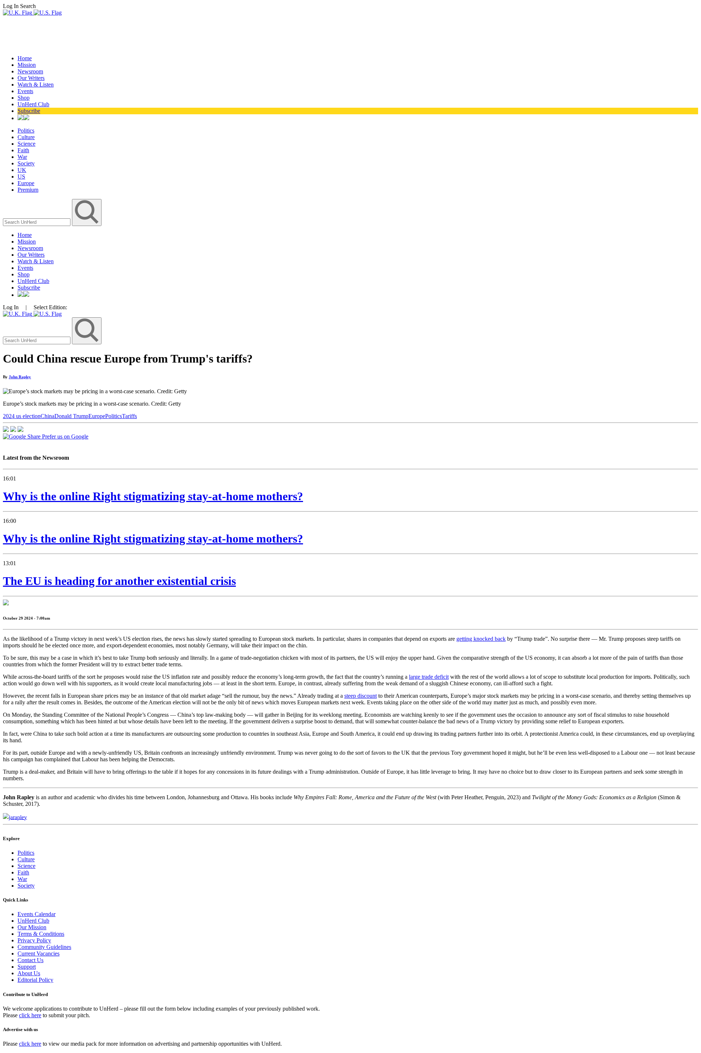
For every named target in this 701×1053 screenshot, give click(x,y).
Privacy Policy (34, 940)
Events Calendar (36, 914)
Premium (28, 190)
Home (25, 58)
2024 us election (22, 416)
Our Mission (32, 927)
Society (26, 163)
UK (22, 170)
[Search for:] (37, 222)
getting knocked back (481, 639)
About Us (29, 973)
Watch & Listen (36, 84)
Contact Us (30, 960)
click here (30, 1015)
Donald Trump (71, 416)
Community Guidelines (44, 947)
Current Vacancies (39, 953)
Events (25, 91)
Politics (26, 130)
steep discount (360, 696)
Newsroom (30, 71)
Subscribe (29, 111)
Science (26, 144)
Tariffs (129, 416)
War (22, 157)
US (21, 176)
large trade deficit (429, 677)
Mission (27, 65)
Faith (23, 150)
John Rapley (20, 377)
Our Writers (31, 78)
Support (27, 967)
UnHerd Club (33, 104)
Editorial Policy (35, 980)
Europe (26, 183)
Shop (24, 98)
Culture (26, 137)
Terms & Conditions (41, 934)
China (47, 416)
